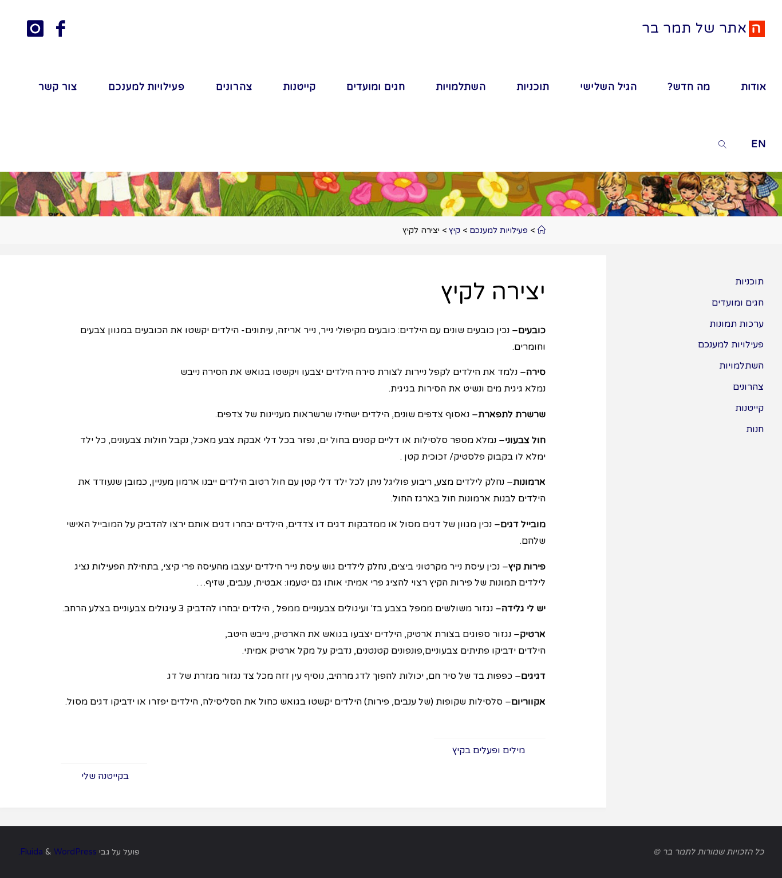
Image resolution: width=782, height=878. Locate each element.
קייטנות (749, 408)
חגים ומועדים (738, 303)
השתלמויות (741, 365)
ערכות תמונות (736, 324)
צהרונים (748, 387)
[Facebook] (61, 30)
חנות (755, 429)
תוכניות (749, 281)
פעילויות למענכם (731, 344)
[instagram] (34, 30)
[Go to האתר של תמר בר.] (541, 230)
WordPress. (57, 852)
